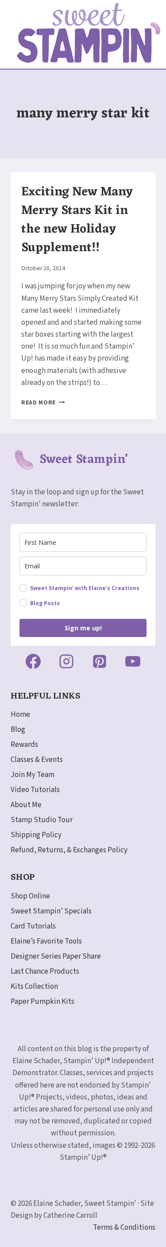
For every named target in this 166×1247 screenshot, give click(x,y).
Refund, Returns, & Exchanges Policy (69, 850)
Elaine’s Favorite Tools (46, 941)
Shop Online (30, 896)
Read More (43, 402)
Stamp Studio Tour (42, 820)
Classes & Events (37, 759)
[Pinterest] (100, 661)
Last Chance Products (45, 971)
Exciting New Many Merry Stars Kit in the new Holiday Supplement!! (77, 220)
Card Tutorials (33, 926)
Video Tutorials (35, 790)
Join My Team (32, 774)
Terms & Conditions (124, 1227)
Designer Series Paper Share (56, 956)
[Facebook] (33, 661)
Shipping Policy (36, 835)
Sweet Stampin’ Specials (51, 911)
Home (20, 714)
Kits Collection (34, 986)
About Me (26, 805)
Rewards (24, 744)
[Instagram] (66, 661)
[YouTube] (133, 661)
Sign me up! (83, 628)
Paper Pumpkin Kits (42, 1001)
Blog (18, 729)
